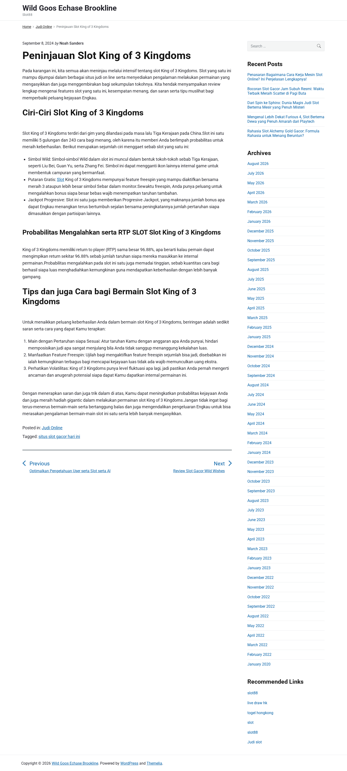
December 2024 (260, 346)
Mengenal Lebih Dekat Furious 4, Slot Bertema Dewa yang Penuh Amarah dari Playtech (285, 119)
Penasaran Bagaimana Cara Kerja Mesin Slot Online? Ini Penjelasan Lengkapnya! (284, 76)
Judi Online (52, 427)
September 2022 (261, 606)
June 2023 (256, 520)
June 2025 (256, 289)
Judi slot (254, 742)
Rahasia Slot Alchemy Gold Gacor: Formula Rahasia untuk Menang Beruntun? (283, 133)
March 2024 (257, 433)
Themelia (154, 763)
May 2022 (255, 626)
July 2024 (255, 394)
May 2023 (255, 529)
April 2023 (255, 539)
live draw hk (257, 703)
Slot (60, 179)
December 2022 (260, 577)
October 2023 (258, 481)
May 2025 (255, 298)
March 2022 (257, 645)
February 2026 (259, 212)
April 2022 (255, 635)
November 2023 (260, 471)
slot (250, 722)
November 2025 (260, 241)
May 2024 (255, 414)
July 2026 (255, 173)
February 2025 (259, 327)
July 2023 (255, 510)
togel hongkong (260, 713)
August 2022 (258, 616)
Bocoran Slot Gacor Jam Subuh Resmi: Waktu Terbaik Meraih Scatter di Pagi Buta (285, 91)
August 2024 (258, 385)
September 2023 (261, 491)
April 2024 (255, 423)
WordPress (129, 763)
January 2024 (259, 452)
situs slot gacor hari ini (59, 436)
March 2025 (257, 318)
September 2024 (261, 375)
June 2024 (256, 404)
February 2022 (259, 654)
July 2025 (255, 279)
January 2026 (259, 221)
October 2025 (258, 250)
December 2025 (260, 231)
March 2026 (257, 202)
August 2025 (258, 269)
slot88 (252, 693)
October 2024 (258, 366)
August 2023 (258, 500)
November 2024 (260, 356)
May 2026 (255, 183)
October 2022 (258, 597)
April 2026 (255, 192)
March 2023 (257, 549)
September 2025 (261, 260)
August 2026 (258, 163)
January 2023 (259, 568)
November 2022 (260, 587)
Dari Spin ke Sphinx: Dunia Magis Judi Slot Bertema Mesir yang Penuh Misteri (283, 105)
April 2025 (255, 308)
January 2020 (259, 664)
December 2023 (260, 462)
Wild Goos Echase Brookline (75, 763)
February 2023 (259, 558)
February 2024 (259, 443)
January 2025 (259, 337)
